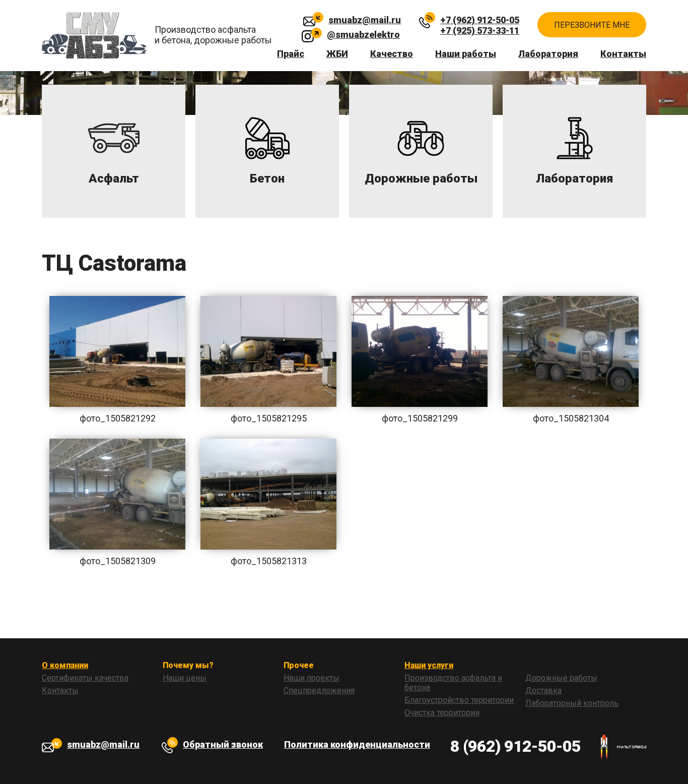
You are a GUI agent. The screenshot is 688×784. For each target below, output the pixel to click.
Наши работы (465, 53)
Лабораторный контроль (571, 703)
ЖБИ (337, 53)
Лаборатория (548, 53)
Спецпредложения (319, 690)
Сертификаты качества (85, 678)
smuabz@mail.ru (364, 20)
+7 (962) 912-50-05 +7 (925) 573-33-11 (479, 22)
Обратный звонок (223, 744)
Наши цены (185, 678)
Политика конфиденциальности (357, 744)
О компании (65, 665)
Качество (391, 53)
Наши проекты (311, 678)
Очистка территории (441, 712)
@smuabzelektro (363, 34)
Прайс (290, 53)
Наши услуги (428, 665)
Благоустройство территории (459, 700)
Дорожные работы (561, 678)
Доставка (543, 690)
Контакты (623, 53)
